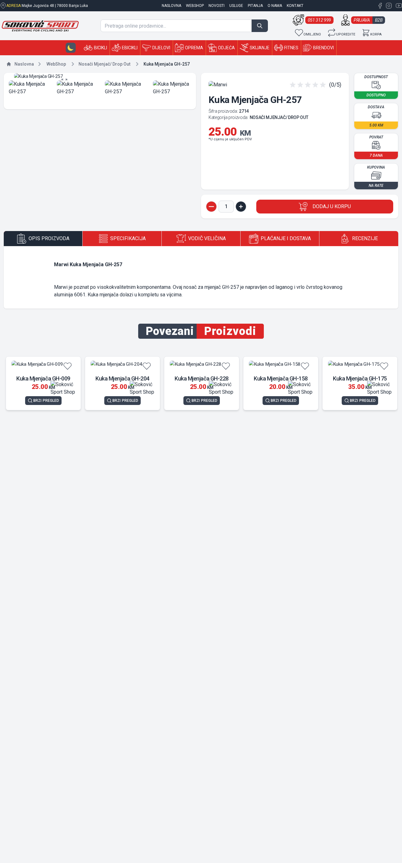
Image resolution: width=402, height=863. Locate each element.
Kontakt (295, 5)
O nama (275, 5)
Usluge (236, 5)
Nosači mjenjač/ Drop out (104, 64)
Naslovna (24, 64)
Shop (56, 64)
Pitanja (255, 5)
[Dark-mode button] (71, 47)
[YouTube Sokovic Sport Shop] (397, 6)
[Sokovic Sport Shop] (40, 25)
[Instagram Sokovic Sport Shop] (388, 6)
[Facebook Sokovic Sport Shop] (380, 6)
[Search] (260, 25)
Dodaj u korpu (331, 206)
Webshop (195, 5)
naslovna (171, 5)
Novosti (217, 5)
